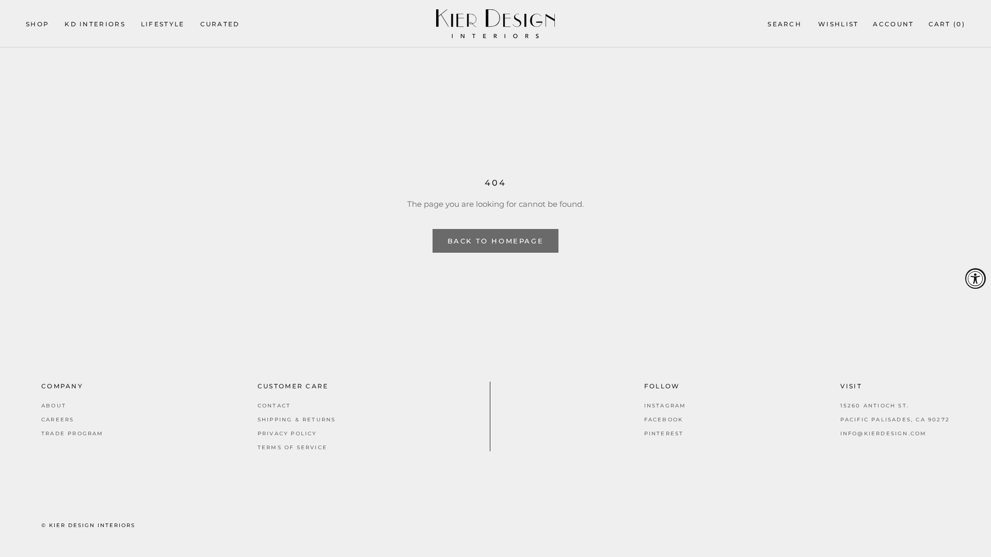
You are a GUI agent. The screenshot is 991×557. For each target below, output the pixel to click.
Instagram (665, 405)
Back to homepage (495, 241)
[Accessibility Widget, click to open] (975, 278)
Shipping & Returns (297, 419)
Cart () (947, 24)
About (53, 405)
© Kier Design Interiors (88, 525)
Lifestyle (163, 24)
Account (893, 24)
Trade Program (72, 433)
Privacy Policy (287, 433)
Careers (57, 419)
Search (785, 24)
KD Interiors (95, 24)
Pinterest (664, 433)
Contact (274, 405)
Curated (220, 24)
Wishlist (838, 24)
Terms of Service (292, 447)
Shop (37, 24)
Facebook (663, 419)
